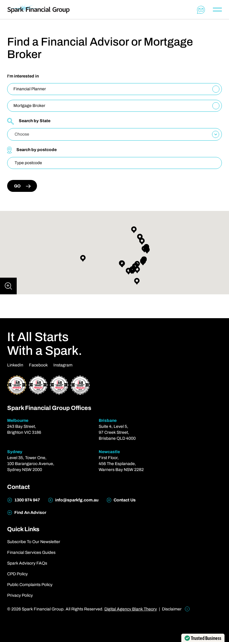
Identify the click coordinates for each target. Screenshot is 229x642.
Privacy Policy (20, 595)
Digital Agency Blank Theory (130, 609)
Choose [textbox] (22, 134)
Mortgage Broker (29, 105)
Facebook (38, 365)
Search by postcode (36, 149)
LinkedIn (15, 365)
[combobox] (114, 134)
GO (17, 186)
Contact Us (124, 500)
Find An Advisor (29, 512)
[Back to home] (38, 9)
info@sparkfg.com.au (76, 500)
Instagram (62, 365)
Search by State (34, 121)
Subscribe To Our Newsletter (33, 542)
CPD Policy (17, 574)
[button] (128, 271)
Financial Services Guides (31, 552)
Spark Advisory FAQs (27, 563)
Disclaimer (172, 609)
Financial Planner (29, 89)
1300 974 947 (26, 500)
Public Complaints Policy (29, 584)
